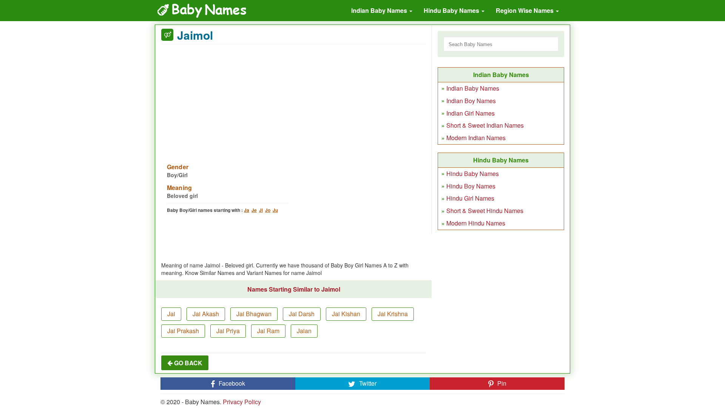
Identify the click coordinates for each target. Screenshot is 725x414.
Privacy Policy (242, 401)
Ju (275, 210)
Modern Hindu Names (475, 223)
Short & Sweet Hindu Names (484, 210)
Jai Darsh (302, 313)
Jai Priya (228, 330)
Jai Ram (268, 330)
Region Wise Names (525, 10)
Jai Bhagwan (253, 313)
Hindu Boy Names (470, 186)
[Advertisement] (293, 99)
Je (254, 210)
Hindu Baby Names (452, 10)
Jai (171, 313)
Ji (261, 210)
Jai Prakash (183, 330)
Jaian (304, 330)
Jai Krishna (393, 313)
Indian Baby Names (380, 10)
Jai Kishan (346, 313)
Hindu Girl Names (470, 198)
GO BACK (187, 362)
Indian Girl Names (470, 113)
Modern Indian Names (476, 137)
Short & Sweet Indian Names (485, 125)
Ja (246, 210)
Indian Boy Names (471, 100)
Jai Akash (206, 313)
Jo (267, 210)
